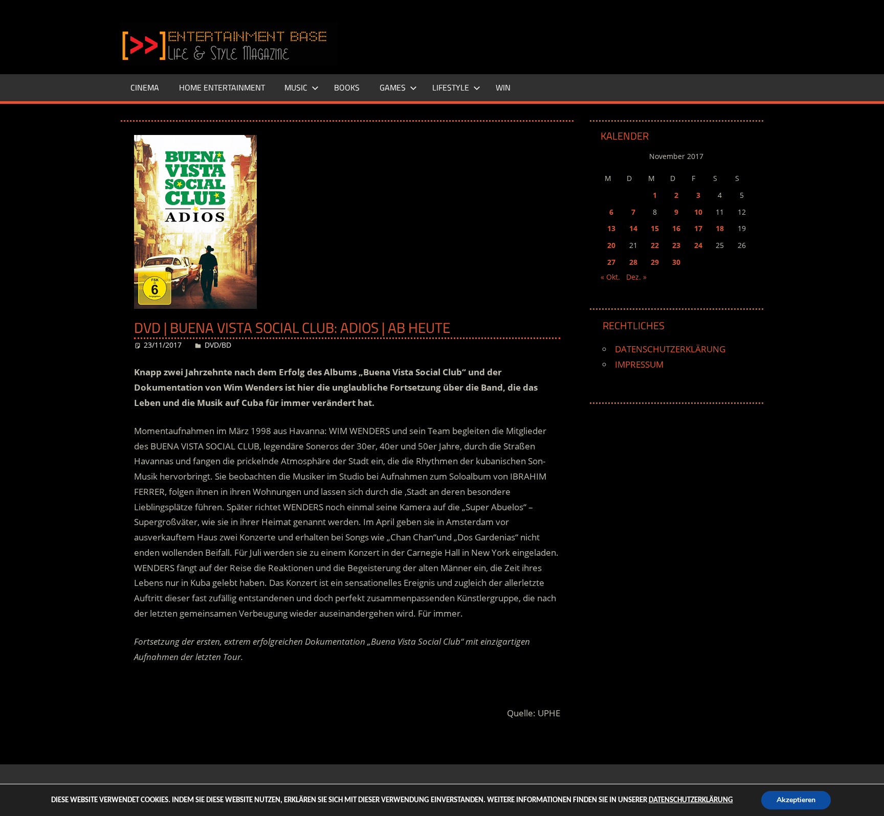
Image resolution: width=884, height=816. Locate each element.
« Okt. (610, 277)
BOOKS (347, 87)
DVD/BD (218, 345)
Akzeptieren (796, 800)
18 (720, 228)
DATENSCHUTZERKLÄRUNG (670, 349)
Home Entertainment (222, 87)
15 (655, 228)
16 (676, 228)
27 (611, 262)
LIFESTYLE (450, 87)
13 (611, 228)
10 (698, 212)
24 (698, 245)
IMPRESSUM (639, 364)
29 (655, 262)
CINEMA (144, 87)
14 (633, 228)
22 (655, 245)
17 (698, 228)
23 (676, 245)
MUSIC (295, 87)
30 (676, 262)
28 (633, 262)
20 (611, 245)
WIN (503, 87)
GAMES (393, 87)
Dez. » (636, 277)
